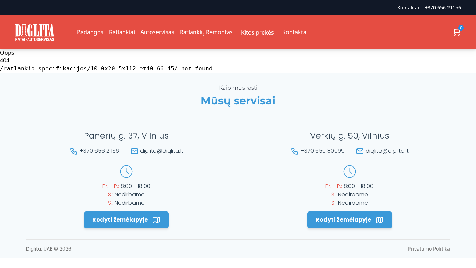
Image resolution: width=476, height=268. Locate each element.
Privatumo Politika (429, 248)
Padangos (90, 32)
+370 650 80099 (322, 151)
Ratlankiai (122, 32)
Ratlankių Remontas (206, 32)
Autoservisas (157, 32)
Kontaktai (295, 32)
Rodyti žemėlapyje (120, 220)
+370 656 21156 (443, 7)
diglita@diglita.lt (161, 151)
